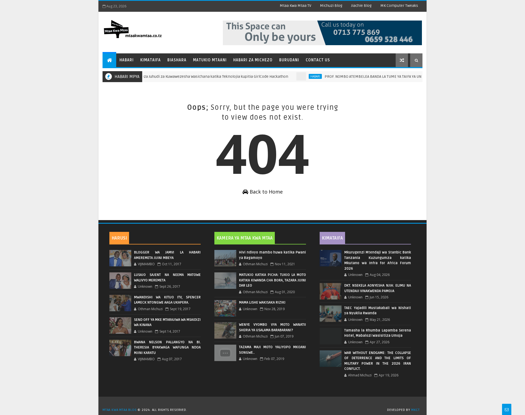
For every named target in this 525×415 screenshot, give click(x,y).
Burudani (289, 60)
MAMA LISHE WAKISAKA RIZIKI (262, 302)
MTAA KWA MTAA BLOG (119, 410)
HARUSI (119, 238)
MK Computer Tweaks (399, 5)
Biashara (176, 60)
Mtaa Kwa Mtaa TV (295, 5)
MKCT (415, 410)
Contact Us (318, 60)
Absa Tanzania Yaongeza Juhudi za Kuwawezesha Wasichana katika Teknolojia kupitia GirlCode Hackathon (189, 76)
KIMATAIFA (332, 238)
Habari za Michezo (253, 60)
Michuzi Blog (331, 5)
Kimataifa (150, 60)
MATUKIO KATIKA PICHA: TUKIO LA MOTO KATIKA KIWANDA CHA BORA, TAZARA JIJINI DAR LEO (272, 280)
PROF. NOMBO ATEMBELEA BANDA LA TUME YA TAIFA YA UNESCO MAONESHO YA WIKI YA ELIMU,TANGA (400, 76)
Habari (126, 60)
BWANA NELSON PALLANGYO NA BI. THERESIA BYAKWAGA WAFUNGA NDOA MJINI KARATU (167, 347)
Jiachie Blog (361, 5)
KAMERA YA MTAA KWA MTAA (245, 238)
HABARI (308, 76)
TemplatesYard (264, 403)
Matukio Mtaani (210, 60)
